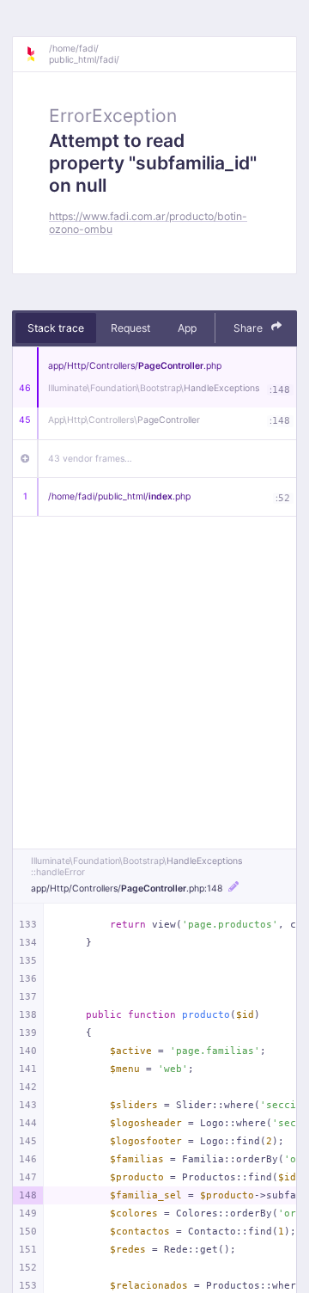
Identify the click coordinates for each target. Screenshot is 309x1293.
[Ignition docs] (37, 54)
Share (249, 328)
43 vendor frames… (90, 458)
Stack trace (55, 328)
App (187, 328)
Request (130, 328)
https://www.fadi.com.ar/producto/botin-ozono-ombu (148, 223)
